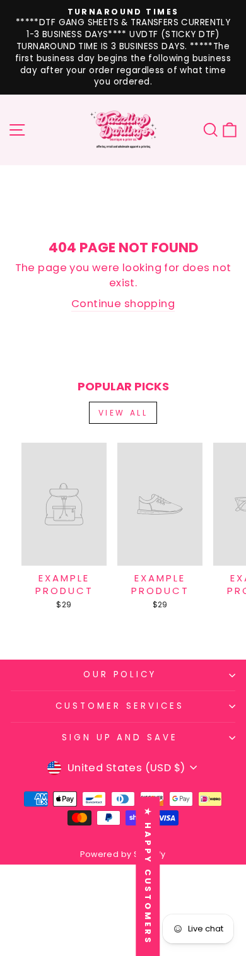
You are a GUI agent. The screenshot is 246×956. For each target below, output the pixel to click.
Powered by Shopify (122, 854)
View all (123, 412)
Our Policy (120, 674)
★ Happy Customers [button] (148, 876)
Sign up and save (120, 737)
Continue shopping (123, 303)
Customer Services (120, 706)
